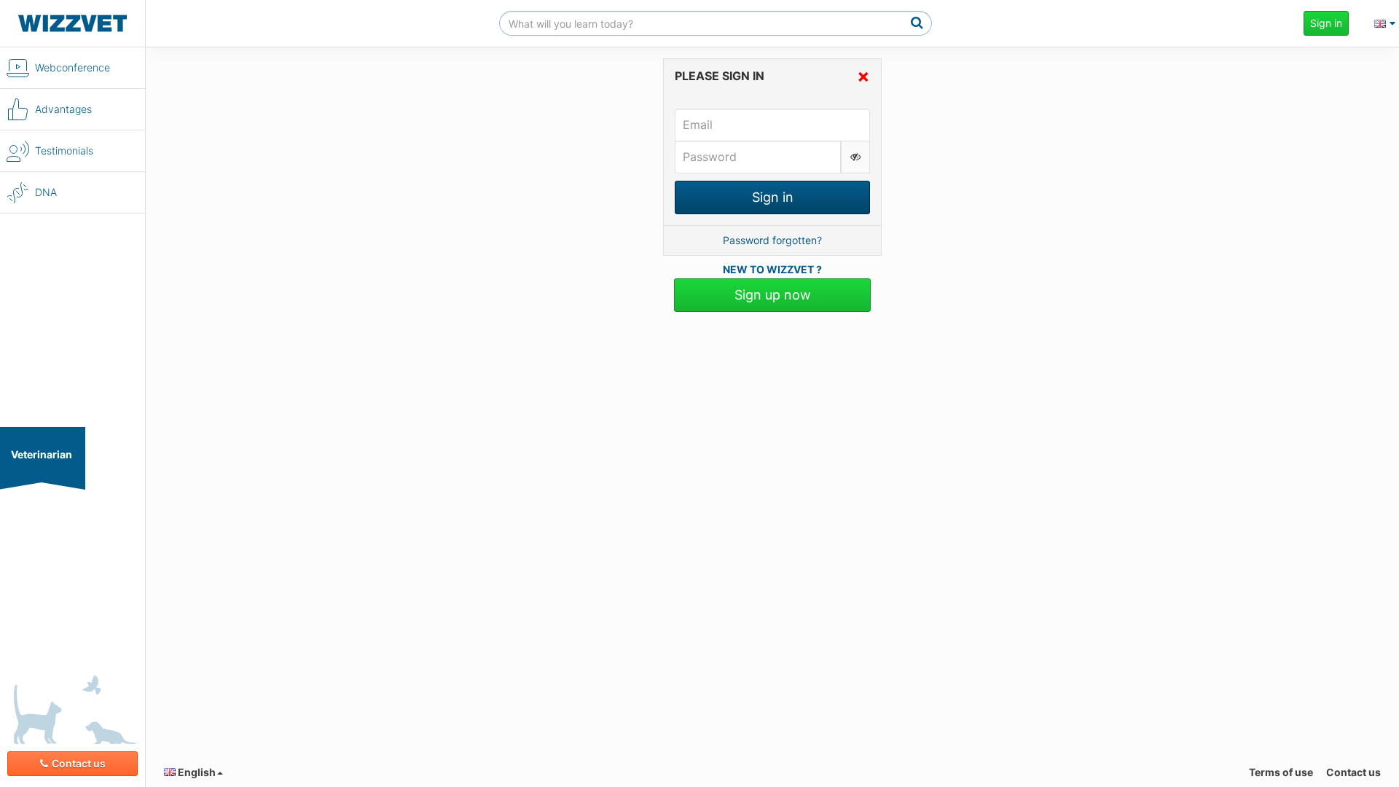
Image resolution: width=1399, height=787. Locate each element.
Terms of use (1281, 772)
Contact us (79, 763)
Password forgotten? (772, 240)
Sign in (1326, 23)
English (196, 772)
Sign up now (772, 294)
